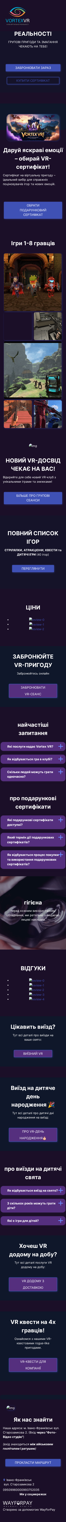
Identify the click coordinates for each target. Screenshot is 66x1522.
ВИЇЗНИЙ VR (33, 1053)
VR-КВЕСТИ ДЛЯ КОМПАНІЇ (33, 1365)
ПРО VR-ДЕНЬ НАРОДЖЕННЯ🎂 (33, 1135)
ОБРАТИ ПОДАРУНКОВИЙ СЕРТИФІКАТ (33, 210)
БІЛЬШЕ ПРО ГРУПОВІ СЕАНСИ (33, 498)
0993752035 (30, 1490)
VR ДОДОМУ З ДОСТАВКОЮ (33, 1284)
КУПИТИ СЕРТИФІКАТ (33, 80)
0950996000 (12, 1490)
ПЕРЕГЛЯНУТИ (33, 568)
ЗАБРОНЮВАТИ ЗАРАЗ (33, 68)
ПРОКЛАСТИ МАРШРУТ (33, 1462)
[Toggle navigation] (5, 15)
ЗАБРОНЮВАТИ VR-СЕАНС (33, 691)
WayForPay (47, 1509)
